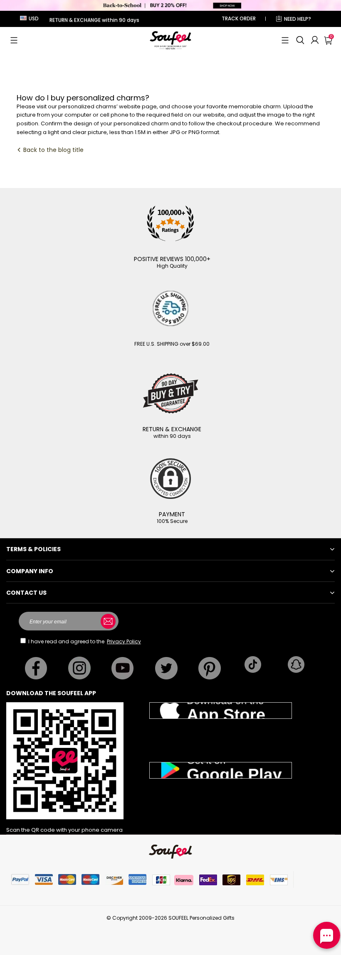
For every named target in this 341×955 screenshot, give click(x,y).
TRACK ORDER (239, 18)
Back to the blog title (53, 150)
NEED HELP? (297, 18)
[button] (14, 40)
